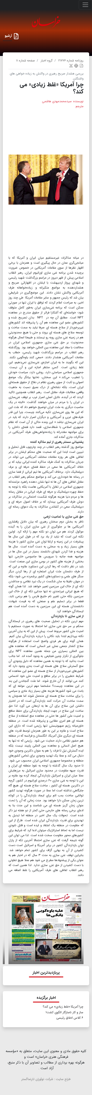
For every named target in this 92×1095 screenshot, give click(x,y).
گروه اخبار (47, 60)
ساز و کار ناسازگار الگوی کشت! (64, 1012)
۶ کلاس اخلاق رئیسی (69, 1017)
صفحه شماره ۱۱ (25, 60)
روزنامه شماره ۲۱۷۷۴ (71, 60)
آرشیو (8, 35)
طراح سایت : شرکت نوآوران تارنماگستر (46, 1079)
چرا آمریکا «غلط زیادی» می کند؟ (63, 1006)
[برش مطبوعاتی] (71, 65)
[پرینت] (76, 65)
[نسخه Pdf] (81, 65)
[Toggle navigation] (85, 4)
